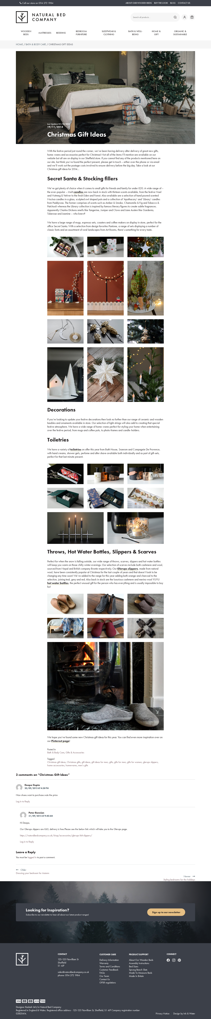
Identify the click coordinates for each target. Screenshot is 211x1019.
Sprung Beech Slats (138, 969)
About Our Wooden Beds (139, 3)
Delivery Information (109, 960)
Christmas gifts (73, 762)
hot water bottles (57, 583)
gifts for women (134, 762)
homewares (71, 765)
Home (19, 44)
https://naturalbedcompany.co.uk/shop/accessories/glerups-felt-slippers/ (56, 835)
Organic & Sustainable (180, 33)
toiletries (75, 449)
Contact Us (184, 3)
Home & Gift (156, 33)
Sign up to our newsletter (166, 912)
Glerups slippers (127, 568)
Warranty (103, 963)
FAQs (102, 972)
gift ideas (86, 762)
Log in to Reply (23, 801)
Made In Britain (136, 976)
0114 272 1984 (46, 3)
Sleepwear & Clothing (109, 33)
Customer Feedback (108, 969)
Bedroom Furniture (81, 33)
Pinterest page (60, 741)
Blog (172, 3)
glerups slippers (150, 762)
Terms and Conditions (109, 966)
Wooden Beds (26, 33)
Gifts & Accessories (75, 752)
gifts (111, 762)
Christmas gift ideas (56, 762)
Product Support (138, 954)
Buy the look (161, 3)
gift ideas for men (99, 762)
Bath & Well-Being (135, 33)
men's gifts (83, 765)
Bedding (61, 32)
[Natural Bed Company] (40, 17)
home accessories (55, 765)
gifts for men (120, 762)
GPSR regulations (107, 982)
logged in (32, 857)
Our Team (104, 976)
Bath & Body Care (36, 44)
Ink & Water (189, 1013)
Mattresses (44, 32)
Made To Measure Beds (140, 972)
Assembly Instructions (139, 963)
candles (79, 192)
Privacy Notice (162, 1013)
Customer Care (107, 954)
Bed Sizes (133, 966)
